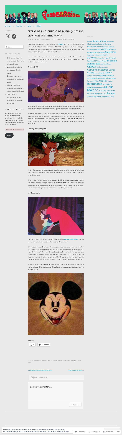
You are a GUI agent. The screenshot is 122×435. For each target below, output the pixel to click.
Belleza (109, 64)
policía (105, 94)
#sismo (99, 61)
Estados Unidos (95, 78)
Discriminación (91, 76)
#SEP (95, 61)
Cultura (90, 72)
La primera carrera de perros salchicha (40, 370)
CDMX (91, 66)
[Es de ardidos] (61, 15)
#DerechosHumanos (104, 44)
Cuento (50, 360)
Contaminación (103, 67)
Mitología (73, 360)
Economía (100, 75)
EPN (88, 78)
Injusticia (110, 81)
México (92, 89)
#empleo (99, 47)
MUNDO (29, 26)
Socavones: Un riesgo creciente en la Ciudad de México (15, 79)
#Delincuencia (92, 44)
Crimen (112, 69)
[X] (8, 36)
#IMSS (103, 49)
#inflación (113, 49)
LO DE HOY (8, 26)
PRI (95, 96)
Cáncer (97, 73)
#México (91, 57)
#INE (108, 49)
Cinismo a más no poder (76, 370)
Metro (109, 84)
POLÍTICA (38, 26)
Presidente (90, 96)
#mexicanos (90, 55)
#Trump (104, 61)
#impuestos (90, 49)
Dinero (108, 72)
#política (90, 61)
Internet (105, 84)
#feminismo (105, 47)
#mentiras (110, 52)
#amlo (96, 41)
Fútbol (97, 81)
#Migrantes (98, 55)
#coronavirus (110, 41)
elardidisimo (46, 39)
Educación (109, 75)
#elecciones (91, 46)
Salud (98, 96)
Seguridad (105, 96)
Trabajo (112, 96)
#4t (88, 41)
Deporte (101, 73)
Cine (97, 67)
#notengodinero (100, 58)
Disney (60, 44)
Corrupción (93, 69)
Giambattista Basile (71, 239)
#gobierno (111, 47)
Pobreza (98, 93)
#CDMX (103, 41)
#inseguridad (92, 52)
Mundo (79, 360)
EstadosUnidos (106, 78)
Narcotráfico (103, 91)
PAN (92, 94)
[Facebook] (14, 36)
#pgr (114, 58)
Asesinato (103, 64)
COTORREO (58, 39)
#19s (90, 41)
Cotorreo (44, 360)
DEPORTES (19, 26)
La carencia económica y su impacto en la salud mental (15, 70)
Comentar (75, 404)
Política (111, 93)
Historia (60, 360)
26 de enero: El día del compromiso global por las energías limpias (15, 61)
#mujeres (105, 55)
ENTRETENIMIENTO (69, 39)
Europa (114, 78)
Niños (89, 94)
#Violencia (112, 60)
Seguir (9, 135)
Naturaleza (111, 90)
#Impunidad (97, 49)
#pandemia (109, 58)
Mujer (102, 87)
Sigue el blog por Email (14, 109)
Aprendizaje (37, 360)
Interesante (66, 360)
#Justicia (101, 52)
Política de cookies (62, 431)
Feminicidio (90, 81)
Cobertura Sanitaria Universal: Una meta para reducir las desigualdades (15, 88)
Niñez (29, 362)
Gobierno (103, 80)
